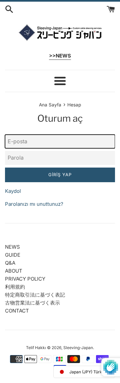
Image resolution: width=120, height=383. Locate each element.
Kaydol (13, 191)
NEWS (12, 247)
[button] (84, 372)
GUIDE (12, 255)
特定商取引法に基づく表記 (35, 295)
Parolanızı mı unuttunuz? (34, 204)
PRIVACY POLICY (25, 279)
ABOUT (13, 271)
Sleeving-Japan (78, 347)
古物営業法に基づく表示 (32, 303)
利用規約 (15, 287)
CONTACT (17, 311)
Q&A (10, 263)
